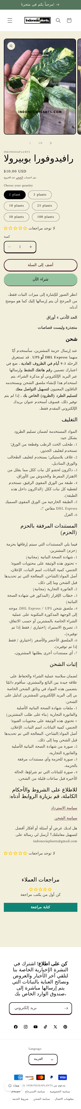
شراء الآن (40, 279)
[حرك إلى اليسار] (30, 143)
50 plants (16, 217)
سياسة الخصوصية (60, 1091)
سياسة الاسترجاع (35, 1091)
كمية (7, 237)
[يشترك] (66, 1008)
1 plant (15, 195)
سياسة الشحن (65, 818)
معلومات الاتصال (64, 1099)
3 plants (40, 195)
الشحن (19, 178)
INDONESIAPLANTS (40, 1085)
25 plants (44, 206)
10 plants (16, 206)
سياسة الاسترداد (64, 808)
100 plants (45, 217)
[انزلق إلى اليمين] (51, 143)
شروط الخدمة (20, 1099)
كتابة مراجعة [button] (40, 907)
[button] (9, 20)
